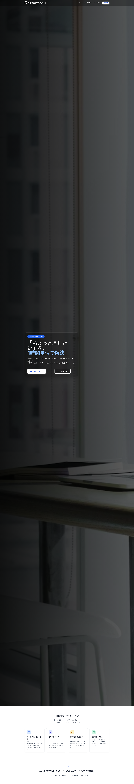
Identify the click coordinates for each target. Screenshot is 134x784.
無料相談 (106, 2)
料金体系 (89, 3)
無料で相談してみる (35, 371)
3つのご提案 (97, 3)
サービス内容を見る (62, 371)
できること (82, 3)
